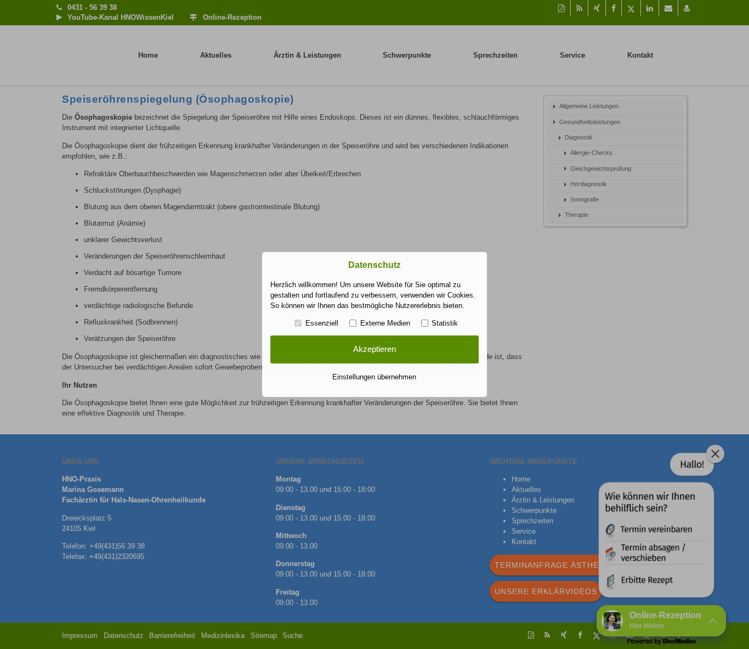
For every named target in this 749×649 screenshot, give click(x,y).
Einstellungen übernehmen (374, 377)
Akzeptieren (374, 349)
